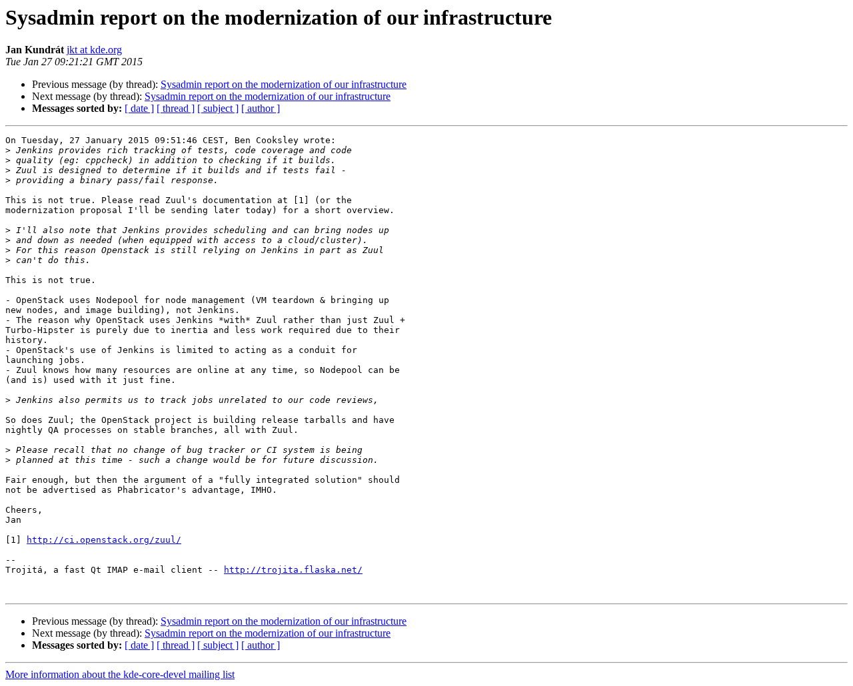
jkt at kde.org (94, 49)
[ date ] (139, 108)
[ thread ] (176, 108)
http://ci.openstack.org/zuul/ (104, 540)
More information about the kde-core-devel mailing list (120, 674)
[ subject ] (218, 108)
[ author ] (260, 108)
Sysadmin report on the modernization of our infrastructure (284, 84)
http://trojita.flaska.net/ (293, 570)
